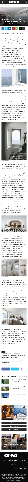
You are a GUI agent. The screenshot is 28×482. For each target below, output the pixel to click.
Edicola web (14, 423)
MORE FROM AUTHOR (15, 376)
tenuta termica (5, 362)
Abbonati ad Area (13, 460)
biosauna (13, 351)
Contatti (4, 460)
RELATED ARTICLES (5, 376)
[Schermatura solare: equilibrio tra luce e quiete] (5, 388)
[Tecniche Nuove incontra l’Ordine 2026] (14, 442)
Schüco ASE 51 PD (6, 357)
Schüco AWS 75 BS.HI (6, 359)
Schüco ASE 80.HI (14, 357)
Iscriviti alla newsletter (14, 429)
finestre (18, 351)
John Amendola (5, 355)
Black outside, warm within (17, 394)
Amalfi (7, 351)
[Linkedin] (25, 468)
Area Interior (7, 5)
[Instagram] (20, 468)
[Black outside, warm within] (5, 395)
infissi (23, 351)
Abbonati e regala (15, 426)
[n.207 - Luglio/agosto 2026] (7, 413)
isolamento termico (17, 353)
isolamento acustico (6, 353)
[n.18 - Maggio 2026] (20, 413)
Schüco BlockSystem (17, 359)
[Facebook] (16, 468)
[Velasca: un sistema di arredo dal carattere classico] (5, 381)
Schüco (23, 355)
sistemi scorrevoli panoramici (15, 360)
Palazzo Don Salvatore (16, 355)
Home (2, 5)
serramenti (4, 360)
